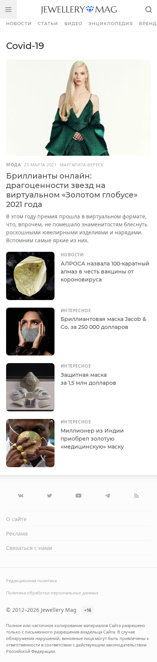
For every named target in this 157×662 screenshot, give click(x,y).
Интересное (76, 310)
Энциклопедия (110, 23)
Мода (13, 164)
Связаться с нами (29, 547)
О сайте (16, 519)
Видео (73, 23)
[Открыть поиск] (148, 9)
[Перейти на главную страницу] (78, 9)
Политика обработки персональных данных (52, 593)
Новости (19, 23)
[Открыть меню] (8, 9)
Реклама (17, 533)
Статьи (48, 23)
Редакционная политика (31, 580)
